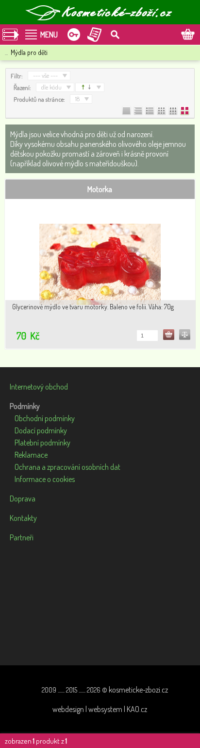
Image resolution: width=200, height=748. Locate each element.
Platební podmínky (42, 442)
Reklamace (31, 455)
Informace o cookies (45, 479)
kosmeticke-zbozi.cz (138, 690)
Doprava (22, 498)
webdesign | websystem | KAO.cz (99, 709)
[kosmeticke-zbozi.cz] (100, 12)
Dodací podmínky (41, 430)
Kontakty (23, 518)
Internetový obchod (39, 387)
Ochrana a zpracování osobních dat (67, 467)
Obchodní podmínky (45, 418)
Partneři (21, 537)
